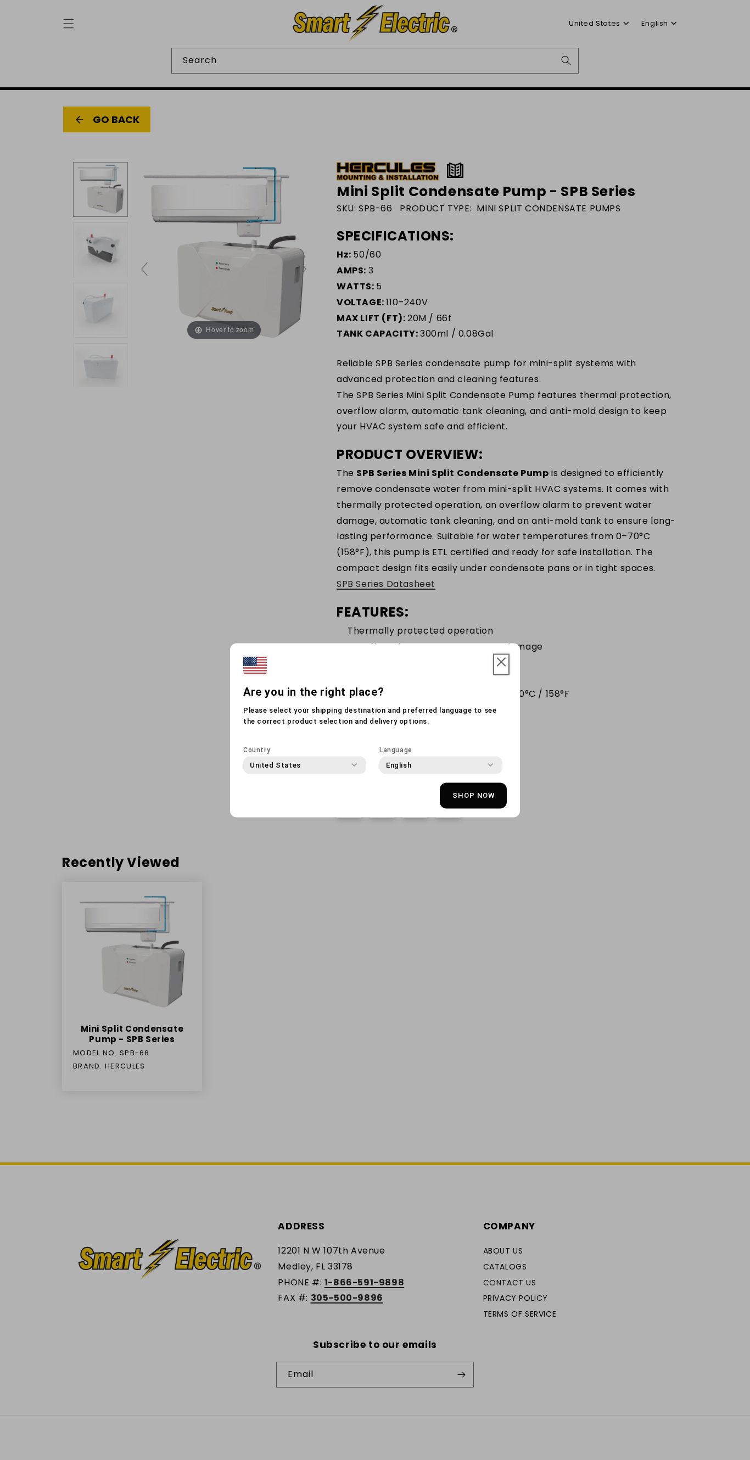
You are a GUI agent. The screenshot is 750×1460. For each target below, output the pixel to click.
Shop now (473, 795)
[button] (501, 664)
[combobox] (275, 764)
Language (395, 749)
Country (256, 749)
